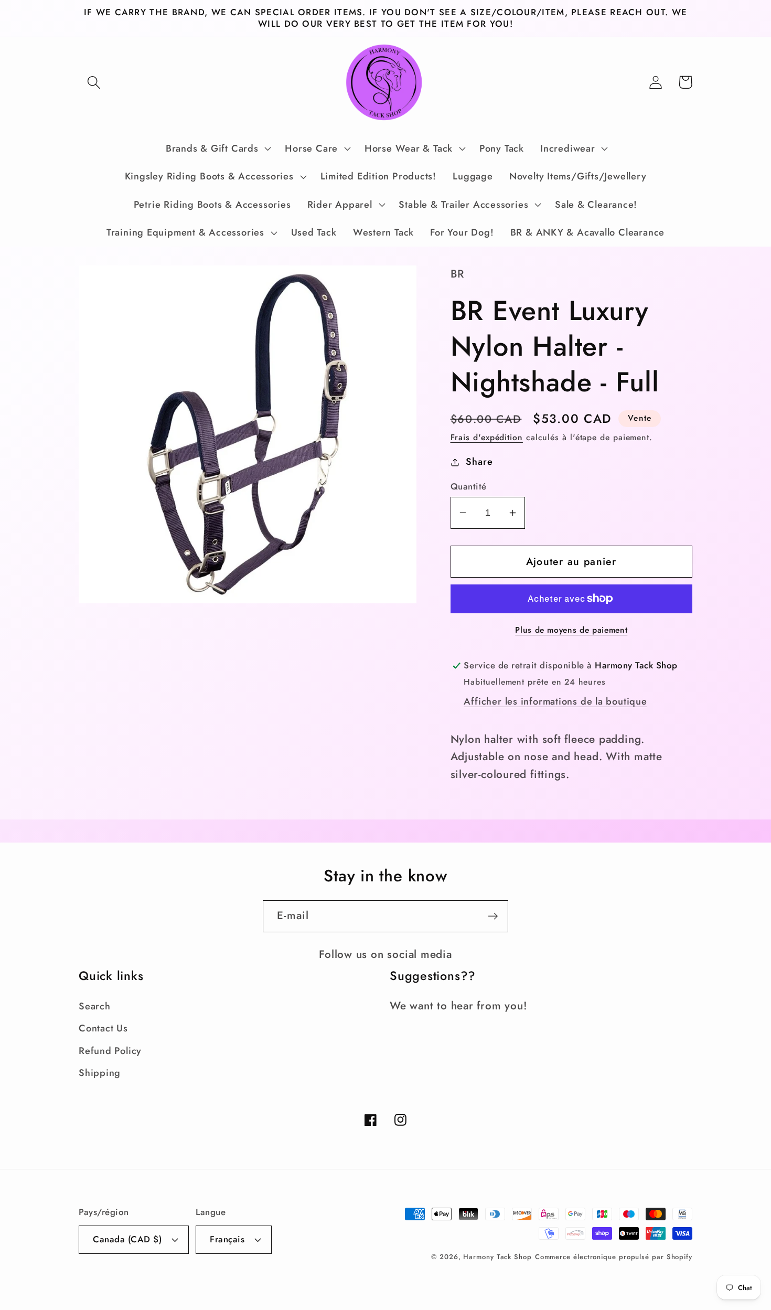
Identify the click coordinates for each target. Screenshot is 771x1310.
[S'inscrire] (493, 916)
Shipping (100, 1073)
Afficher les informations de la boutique (555, 701)
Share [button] (479, 461)
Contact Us (103, 1028)
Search (95, 1006)
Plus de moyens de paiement (571, 630)
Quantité (469, 487)
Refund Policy (110, 1051)
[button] (94, 82)
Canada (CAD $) (127, 1239)
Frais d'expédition (487, 437)
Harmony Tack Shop (497, 1257)
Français (227, 1239)
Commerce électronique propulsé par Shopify (613, 1257)
